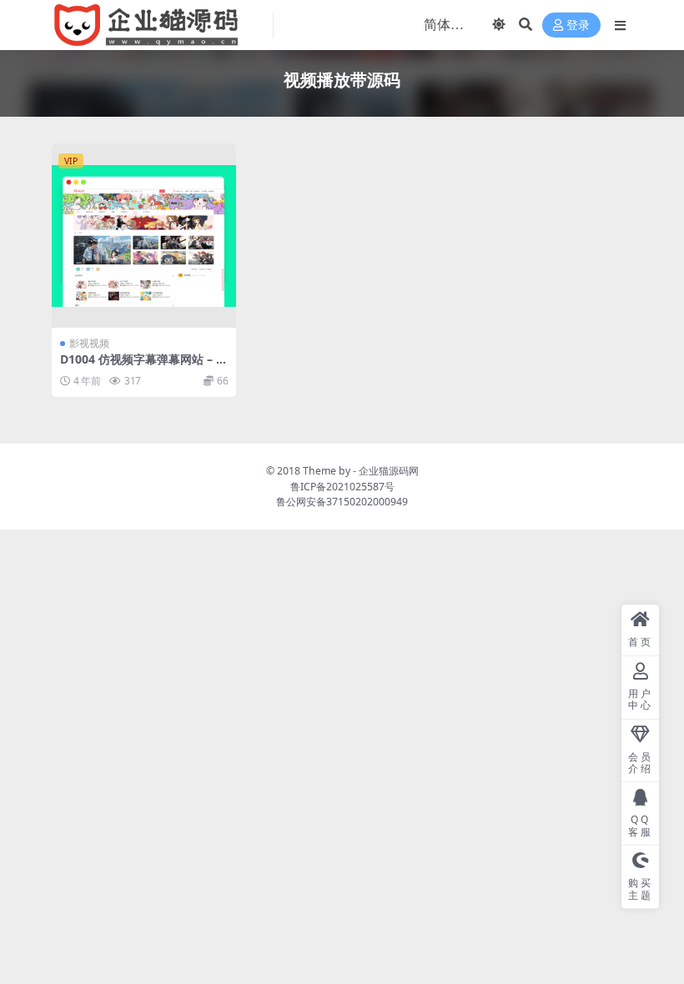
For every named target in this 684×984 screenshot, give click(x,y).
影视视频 (89, 343)
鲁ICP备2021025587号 (342, 486)
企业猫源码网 (389, 471)
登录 (578, 25)
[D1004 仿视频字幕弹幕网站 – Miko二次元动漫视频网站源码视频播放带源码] (144, 235)
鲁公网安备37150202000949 (342, 502)
